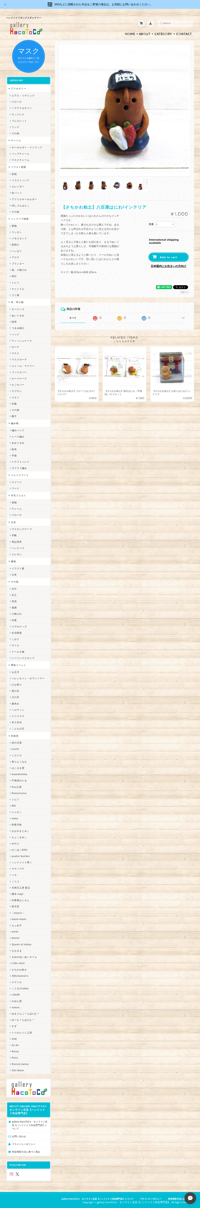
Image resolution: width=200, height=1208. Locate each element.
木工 (14, 595)
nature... (17, 1007)
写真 (14, 620)
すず (14, 1026)
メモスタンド (19, 238)
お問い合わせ (19, 1136)
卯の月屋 (17, 742)
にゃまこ (17, 812)
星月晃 (15, 906)
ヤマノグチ (18, 868)
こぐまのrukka (20, 988)
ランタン (17, 232)
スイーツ (17, 482)
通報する (184, 292)
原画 (14, 174)
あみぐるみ (18, 443)
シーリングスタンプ (23, 658)
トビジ (15, 799)
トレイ (15, 282)
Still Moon (18, 1070)
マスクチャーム (20, 160)
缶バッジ (17, 193)
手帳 (14, 535)
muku (15, 818)
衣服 (14, 403)
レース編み (18, 436)
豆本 (14, 574)
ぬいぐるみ (18, 315)
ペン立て (17, 251)
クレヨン (17, 554)
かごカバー (18, 384)
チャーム (16, 140)
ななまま (17, 950)
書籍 (13, 561)
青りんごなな (19, 761)
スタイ (15, 397)
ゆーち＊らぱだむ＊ (23, 1020)
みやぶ (15, 843)
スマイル (17, 982)
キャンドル (18, 289)
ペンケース (18, 548)
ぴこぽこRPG (20, 850)
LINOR (16, 994)
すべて (72, 318)
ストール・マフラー (23, 366)
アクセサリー (18, 88)
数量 (151, 224)
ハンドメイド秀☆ (22, 862)
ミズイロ (17, 755)
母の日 (15, 691)
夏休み (15, 703)
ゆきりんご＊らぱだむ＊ (26, 1013)
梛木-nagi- (18, 894)
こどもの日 (18, 728)
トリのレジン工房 (22, 1032)
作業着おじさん (20, 900)
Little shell (18, 963)
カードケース (19, 378)
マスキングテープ (22, 529)
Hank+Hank (19, 919)
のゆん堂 (17, 1001)
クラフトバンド (20, 462)
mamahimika (19, 774)
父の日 (15, 697)
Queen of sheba (21, 944)
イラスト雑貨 (18, 167)
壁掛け (15, 244)
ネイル (15, 645)
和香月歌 (17, 824)
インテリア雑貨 (20, 219)
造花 (14, 601)
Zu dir (15, 1045)
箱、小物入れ (19, 270)
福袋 (14, 607)
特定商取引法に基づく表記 (26, 1151)
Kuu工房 (17, 787)
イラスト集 (18, 568)
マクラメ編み (19, 468)
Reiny (15, 1051)
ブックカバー (19, 372)
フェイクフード (20, 475)
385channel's (20, 976)
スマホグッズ (19, 626)
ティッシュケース (22, 340)
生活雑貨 (17, 632)
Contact (184, 34)
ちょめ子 (17, 925)
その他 (15, 133)
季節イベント (18, 665)
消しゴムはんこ (20, 205)
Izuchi (15, 749)
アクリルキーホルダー (24, 199)
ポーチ (15, 347)
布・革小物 (17, 302)
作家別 (15, 736)
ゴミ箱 (15, 295)
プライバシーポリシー (23, 1144)
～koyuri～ (18, 913)
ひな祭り (17, 684)
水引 (14, 588)
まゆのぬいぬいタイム (24, 957)
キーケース (18, 309)
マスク (15, 353)
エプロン (17, 391)
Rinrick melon (20, 1064)
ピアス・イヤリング (23, 95)
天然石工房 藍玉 (21, 887)
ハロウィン (18, 710)
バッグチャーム (20, 153)
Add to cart (168, 257)
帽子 (14, 416)
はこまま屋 (18, 768)
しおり (15, 639)
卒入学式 (17, 722)
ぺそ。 (15, 875)
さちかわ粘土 (19, 969)
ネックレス (18, 114)
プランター (18, 263)
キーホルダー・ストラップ (27, 147)
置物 (14, 226)
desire (16, 938)
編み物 (15, 423)
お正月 (15, 672)
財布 (14, 321)
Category (163, 34)
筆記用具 (17, 542)
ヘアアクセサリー (22, 108)
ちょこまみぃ (19, 837)
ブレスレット (19, 121)
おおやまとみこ (20, 831)
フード (15, 488)
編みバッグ (18, 430)
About (145, 34)
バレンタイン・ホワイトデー (28, 678)
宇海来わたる (19, 780)
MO (14, 805)
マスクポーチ (19, 359)
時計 (14, 276)
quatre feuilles (21, 856)
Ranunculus (19, 793)
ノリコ (15, 881)
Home (130, 34)
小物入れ (17, 614)
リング (15, 127)
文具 (13, 522)
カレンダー (18, 186)
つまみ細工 (18, 328)
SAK (14, 1039)
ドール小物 (18, 651)
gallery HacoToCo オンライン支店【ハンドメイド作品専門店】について (29, 1125)
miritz (15, 931)
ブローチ (17, 102)
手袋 (14, 455)
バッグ (15, 334)
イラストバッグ (20, 180)
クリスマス (18, 716)
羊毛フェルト (18, 495)
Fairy (15, 1057)
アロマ (15, 257)
